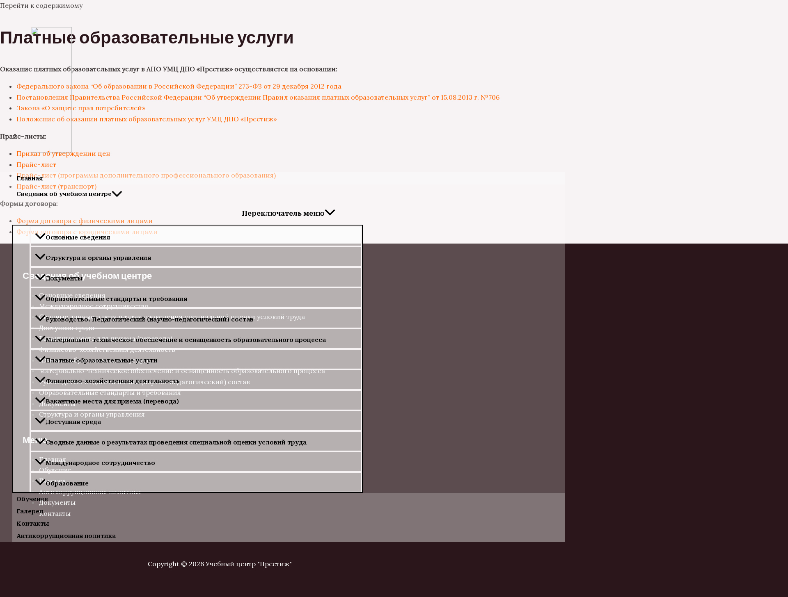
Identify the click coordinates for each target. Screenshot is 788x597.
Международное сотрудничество (100, 463)
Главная (29, 178)
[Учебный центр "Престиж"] (51, 150)
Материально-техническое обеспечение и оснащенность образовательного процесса (186, 340)
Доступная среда (73, 422)
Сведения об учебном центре (64, 194)
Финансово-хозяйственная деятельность (113, 381)
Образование (67, 483)
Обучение (32, 499)
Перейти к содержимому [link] (41, 5)
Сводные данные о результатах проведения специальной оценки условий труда (176, 442)
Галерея (29, 511)
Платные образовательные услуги (102, 360)
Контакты (32, 523)
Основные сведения (78, 237)
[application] (117, 194)
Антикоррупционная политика (66, 536)
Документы (64, 278)
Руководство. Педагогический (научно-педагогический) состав (150, 319)
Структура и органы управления (98, 258)
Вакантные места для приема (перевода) (112, 401)
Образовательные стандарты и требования (116, 299)
